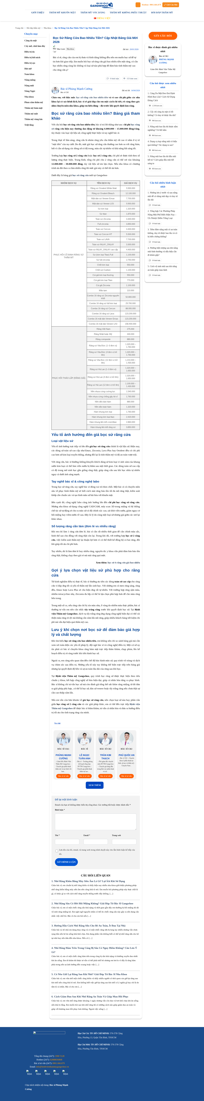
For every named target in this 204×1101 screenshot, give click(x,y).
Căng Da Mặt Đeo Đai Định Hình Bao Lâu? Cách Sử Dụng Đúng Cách (161, 97)
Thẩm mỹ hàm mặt (33, 108)
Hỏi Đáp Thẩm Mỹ (162, 12)
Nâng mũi (29, 85)
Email (87, 835)
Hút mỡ (28, 68)
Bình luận (60, 810)
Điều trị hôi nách (32, 57)
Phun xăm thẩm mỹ (33, 102)
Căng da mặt (30, 40)
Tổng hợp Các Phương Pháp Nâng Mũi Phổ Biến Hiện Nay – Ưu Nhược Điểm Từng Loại (162, 214)
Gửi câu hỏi (163, 35)
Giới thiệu (37, 12)
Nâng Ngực (29, 91)
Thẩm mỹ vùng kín (33, 119)
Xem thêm (95, 785)
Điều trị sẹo (29, 63)
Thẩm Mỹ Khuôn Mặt (62, 12)
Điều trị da (29, 52)
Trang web (116, 835)
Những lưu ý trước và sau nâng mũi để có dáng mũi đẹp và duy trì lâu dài (163, 196)
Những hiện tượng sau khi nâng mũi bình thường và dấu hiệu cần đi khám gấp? (163, 251)
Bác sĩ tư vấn (63, 776)
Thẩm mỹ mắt (31, 113)
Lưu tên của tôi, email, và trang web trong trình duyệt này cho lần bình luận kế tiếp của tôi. (97, 852)
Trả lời (57, 723)
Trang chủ (19, 28)
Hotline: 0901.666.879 (151, 5)
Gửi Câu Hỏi (171, 5)
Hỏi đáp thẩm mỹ (33, 28)
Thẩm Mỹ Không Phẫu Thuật (128, 12)
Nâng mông (29, 80)
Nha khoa (47, 28)
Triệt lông (29, 125)
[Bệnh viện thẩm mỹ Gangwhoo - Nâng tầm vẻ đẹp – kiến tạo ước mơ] (102, 5)
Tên (57, 835)
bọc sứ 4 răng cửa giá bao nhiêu (124, 562)
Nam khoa (29, 74)
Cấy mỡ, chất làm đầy (34, 46)
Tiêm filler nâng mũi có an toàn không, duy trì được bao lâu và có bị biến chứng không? (162, 233)
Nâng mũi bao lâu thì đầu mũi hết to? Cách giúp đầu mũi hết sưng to (162, 160)
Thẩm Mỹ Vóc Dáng (92, 12)
